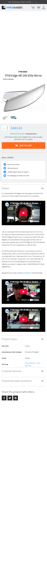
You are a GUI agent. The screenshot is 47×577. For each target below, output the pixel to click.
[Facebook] (4, 398)
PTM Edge (22, 71)
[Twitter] (9, 398)
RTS (30, 273)
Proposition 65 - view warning (32, 364)
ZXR (24, 273)
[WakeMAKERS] (15, 8)
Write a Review (8, 79)
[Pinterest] (15, 398)
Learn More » (35, 2)
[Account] (43, 7)
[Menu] (4, 7)
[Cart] (33, 7)
